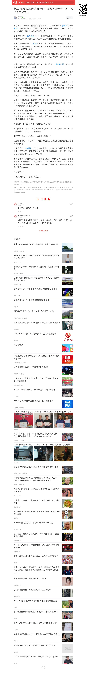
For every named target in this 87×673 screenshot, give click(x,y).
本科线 (28, 148)
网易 (15, 2)
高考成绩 (30, 36)
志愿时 (65, 25)
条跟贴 (43, 230)
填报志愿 (60, 64)
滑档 (16, 28)
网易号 (21, 2)
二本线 (34, 43)
